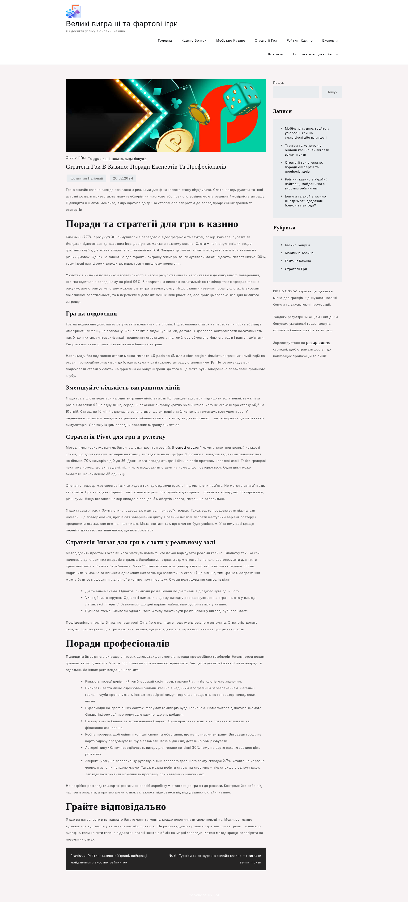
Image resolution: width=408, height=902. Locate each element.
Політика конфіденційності (315, 54)
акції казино (113, 158)
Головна (165, 40)
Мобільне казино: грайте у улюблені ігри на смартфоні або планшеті (307, 133)
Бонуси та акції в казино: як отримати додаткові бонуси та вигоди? (306, 201)
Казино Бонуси (194, 40)
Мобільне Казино (230, 40)
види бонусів (135, 158)
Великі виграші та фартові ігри (122, 23)
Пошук (278, 82)
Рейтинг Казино (300, 40)
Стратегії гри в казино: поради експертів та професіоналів (304, 167)
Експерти (330, 40)
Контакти (275, 54)
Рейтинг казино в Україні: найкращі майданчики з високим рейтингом (306, 184)
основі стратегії (188, 447)
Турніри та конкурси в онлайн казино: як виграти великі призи (307, 150)
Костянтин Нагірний (86, 178)
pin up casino (318, 342)
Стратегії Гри (266, 40)
